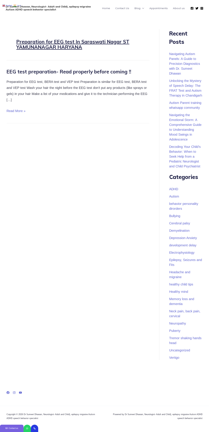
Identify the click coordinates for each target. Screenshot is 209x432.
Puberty (174, 331)
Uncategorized (179, 350)
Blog (137, 8)
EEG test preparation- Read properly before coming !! (69, 72)
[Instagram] (201, 8)
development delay (182, 245)
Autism (174, 196)
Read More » (16, 111)
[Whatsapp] (27, 428)
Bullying (174, 216)
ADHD (173, 189)
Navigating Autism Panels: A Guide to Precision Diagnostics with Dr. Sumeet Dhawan (184, 63)
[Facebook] (192, 8)
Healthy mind (178, 291)
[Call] (34, 428)
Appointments (158, 8)
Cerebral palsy (179, 223)
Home (106, 8)
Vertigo (174, 357)
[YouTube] (20, 392)
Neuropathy (177, 323)
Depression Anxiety (183, 238)
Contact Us (122, 8)
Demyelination (179, 230)
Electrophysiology (181, 252)
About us (179, 8)
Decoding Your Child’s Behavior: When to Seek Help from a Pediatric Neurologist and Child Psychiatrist (185, 156)
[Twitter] (196, 8)
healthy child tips (181, 284)
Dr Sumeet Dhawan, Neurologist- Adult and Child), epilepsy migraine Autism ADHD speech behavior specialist (48, 8)
